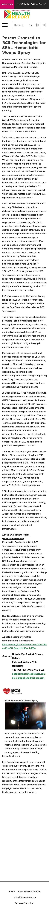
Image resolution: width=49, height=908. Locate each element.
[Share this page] (45, 25)
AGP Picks (7, 4)
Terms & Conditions (24, 903)
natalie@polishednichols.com (28, 673)
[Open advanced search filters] (37, 25)
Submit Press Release (24, 897)
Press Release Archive (29, 891)
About (11, 891)
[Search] (31, 25)
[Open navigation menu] (5, 25)
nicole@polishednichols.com (28, 678)
